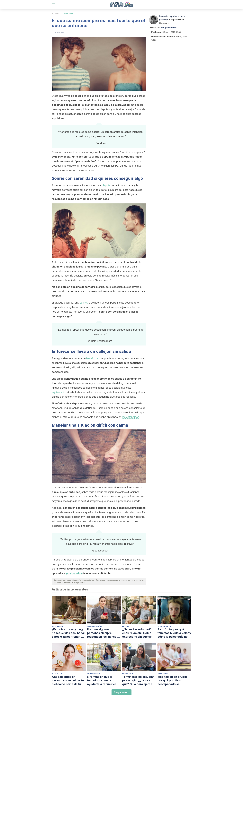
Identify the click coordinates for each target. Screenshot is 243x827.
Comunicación (94, 626)
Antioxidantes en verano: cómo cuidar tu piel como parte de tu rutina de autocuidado (68, 680)
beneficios (92, 358)
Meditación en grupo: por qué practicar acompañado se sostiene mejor (172, 680)
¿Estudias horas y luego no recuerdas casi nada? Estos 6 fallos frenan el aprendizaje (69, 633)
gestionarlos (74, 573)
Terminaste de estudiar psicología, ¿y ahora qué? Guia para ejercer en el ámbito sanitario (138, 680)
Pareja (125, 626)
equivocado (59, 392)
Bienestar (56, 14)
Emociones (68, 14)
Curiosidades (164, 626)
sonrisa (84, 302)
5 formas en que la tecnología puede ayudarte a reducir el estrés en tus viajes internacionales (101, 680)
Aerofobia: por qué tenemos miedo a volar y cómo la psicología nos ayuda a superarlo (174, 633)
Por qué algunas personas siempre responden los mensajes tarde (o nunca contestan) (103, 633)
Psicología (57, 626)
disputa (106, 185)
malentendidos (130, 416)
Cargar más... (121, 692)
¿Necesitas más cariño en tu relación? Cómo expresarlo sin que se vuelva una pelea (137, 633)
